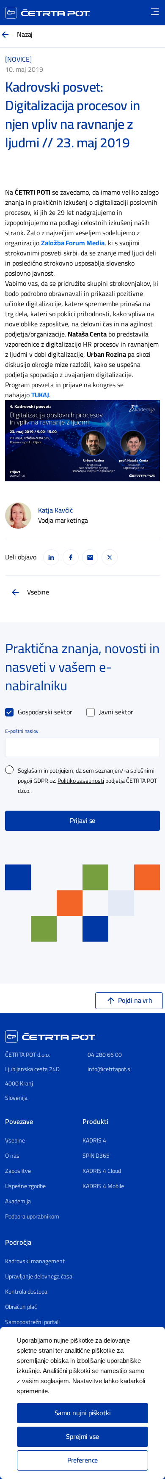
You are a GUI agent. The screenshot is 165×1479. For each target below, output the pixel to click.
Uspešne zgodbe (25, 1186)
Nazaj (25, 35)
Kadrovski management (35, 1261)
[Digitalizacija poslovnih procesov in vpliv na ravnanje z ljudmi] (82, 440)
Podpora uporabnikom (32, 1217)
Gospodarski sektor (45, 712)
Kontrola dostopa (26, 1292)
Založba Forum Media (72, 243)
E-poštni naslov (21, 731)
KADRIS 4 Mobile (103, 1186)
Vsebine (38, 592)
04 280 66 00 (105, 1054)
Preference (82, 1460)
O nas (12, 1156)
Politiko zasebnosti (81, 781)
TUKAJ (40, 395)
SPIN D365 (96, 1156)
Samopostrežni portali (32, 1322)
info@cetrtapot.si (110, 1069)
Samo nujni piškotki (83, 1413)
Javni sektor (116, 712)
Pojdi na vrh (135, 1001)
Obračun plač (21, 1307)
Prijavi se (82, 821)
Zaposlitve (18, 1171)
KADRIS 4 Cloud (101, 1171)
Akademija (18, 1201)
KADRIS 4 (94, 1141)
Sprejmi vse (82, 1437)
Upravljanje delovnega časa (38, 1277)
